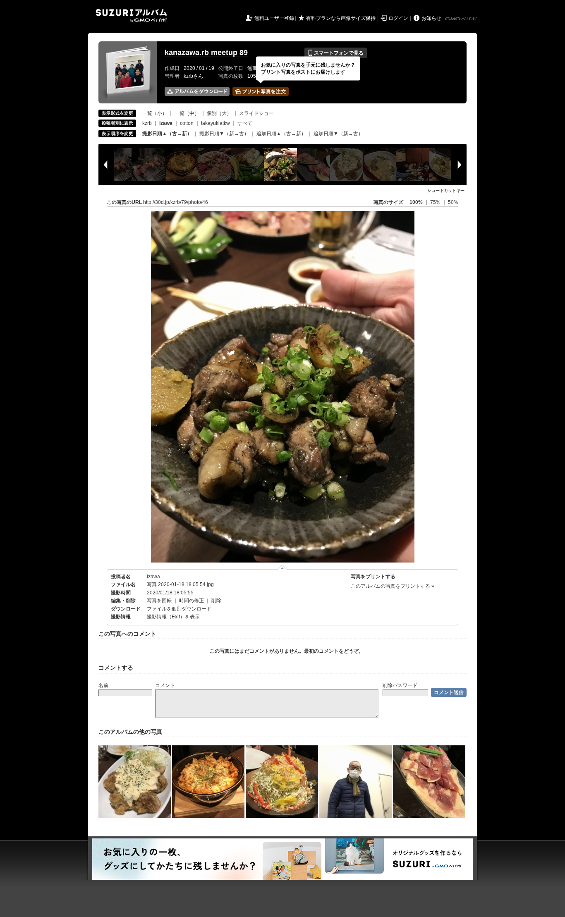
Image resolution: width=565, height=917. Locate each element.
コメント (165, 685)
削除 (216, 600)
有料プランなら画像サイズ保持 (341, 18)
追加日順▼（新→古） (338, 133)
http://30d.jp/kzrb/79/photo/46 (175, 202)
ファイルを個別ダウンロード (179, 609)
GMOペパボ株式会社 (461, 19)
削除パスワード (400, 685)
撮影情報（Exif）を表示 (173, 617)
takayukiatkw (215, 123)
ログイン (398, 18)
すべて (244, 123)
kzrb (147, 123)
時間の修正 (191, 600)
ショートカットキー (445, 190)
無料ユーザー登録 (274, 18)
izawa (153, 576)
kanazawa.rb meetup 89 (206, 52)
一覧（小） (154, 113)
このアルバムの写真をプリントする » (392, 586)
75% (436, 202)
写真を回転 (159, 600)
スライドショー (256, 113)
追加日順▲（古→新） (281, 133)
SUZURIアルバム (131, 15)
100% (416, 202)
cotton (187, 123)
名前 (103, 685)
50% (453, 202)
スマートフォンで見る (336, 53)
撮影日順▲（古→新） (167, 133)
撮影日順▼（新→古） (224, 133)
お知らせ (431, 18)
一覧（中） (187, 113)
